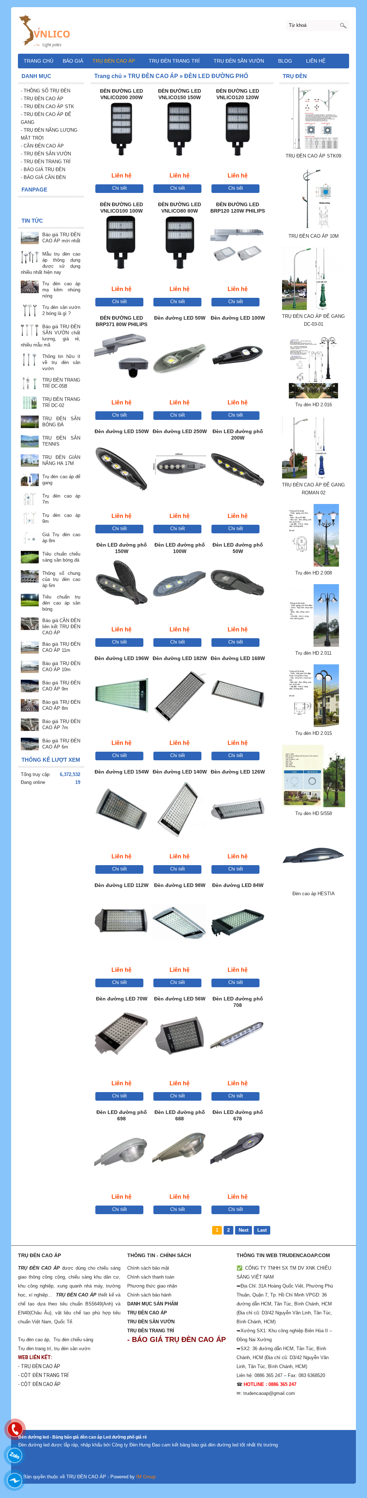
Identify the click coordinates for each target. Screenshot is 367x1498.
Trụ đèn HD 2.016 (313, 404)
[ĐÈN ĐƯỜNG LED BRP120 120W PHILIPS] (237, 243)
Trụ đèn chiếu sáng (73, 1339)
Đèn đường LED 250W (180, 431)
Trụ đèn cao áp (33, 1339)
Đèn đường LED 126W (238, 772)
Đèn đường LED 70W (121, 999)
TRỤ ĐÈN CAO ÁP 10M (314, 236)
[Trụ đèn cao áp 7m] (30, 500)
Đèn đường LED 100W (238, 318)
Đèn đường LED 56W (179, 999)
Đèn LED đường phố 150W (121, 548)
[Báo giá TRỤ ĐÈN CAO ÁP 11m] (30, 648)
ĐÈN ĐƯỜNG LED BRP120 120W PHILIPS (237, 208)
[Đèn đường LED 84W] (237, 924)
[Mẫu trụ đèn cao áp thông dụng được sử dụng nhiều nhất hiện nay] (30, 258)
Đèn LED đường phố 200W (238, 434)
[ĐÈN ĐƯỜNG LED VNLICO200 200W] (121, 130)
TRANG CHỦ (38, 61)
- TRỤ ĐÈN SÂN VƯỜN (46, 153)
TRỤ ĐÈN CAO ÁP (113, 61)
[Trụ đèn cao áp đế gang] (30, 481)
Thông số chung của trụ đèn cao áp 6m (61, 579)
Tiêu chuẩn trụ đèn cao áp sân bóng (61, 603)
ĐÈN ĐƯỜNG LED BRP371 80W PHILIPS (121, 321)
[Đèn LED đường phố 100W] (179, 584)
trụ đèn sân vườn (72, 1348)
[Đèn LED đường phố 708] (237, 1037)
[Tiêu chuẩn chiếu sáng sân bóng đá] (30, 558)
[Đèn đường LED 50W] (179, 357)
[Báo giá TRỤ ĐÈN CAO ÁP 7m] (30, 725)
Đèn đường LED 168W (238, 658)
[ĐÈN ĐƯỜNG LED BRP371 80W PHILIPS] (121, 357)
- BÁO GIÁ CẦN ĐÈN (43, 177)
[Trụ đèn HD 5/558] (313, 805)
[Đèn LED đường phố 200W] (237, 470)
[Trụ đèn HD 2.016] (313, 396)
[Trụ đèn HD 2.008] (313, 565)
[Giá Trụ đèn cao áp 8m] (30, 539)
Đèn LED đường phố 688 (179, 1115)
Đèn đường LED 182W (180, 658)
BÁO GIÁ (73, 61)
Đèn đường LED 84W (237, 885)
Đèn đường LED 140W (180, 772)
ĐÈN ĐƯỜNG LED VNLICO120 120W (237, 94)
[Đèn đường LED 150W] (121, 470)
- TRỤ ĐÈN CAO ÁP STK (47, 106)
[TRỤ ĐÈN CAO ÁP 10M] (313, 228)
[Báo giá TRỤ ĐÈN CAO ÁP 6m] (30, 745)
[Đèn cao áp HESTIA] (313, 885)
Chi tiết (119, 188)
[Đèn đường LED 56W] (179, 1037)
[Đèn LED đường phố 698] (121, 1151)
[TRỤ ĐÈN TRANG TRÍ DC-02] (30, 403)
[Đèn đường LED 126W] (237, 810)
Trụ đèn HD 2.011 (313, 653)
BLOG (285, 61)
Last (262, 1230)
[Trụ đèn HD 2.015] (313, 725)
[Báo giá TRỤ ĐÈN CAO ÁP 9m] (30, 687)
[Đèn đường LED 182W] (179, 697)
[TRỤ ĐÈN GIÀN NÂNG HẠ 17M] (30, 461)
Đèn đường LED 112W (121, 885)
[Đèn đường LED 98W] (179, 924)
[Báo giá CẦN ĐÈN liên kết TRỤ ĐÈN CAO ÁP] (30, 624)
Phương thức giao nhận (152, 1286)
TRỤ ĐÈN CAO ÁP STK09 (313, 156)
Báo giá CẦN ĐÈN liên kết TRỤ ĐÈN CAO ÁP (61, 626)
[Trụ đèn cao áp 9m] (30, 519)
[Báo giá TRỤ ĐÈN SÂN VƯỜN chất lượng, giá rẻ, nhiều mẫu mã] (30, 331)
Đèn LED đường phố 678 (238, 1115)
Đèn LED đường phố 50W (238, 548)
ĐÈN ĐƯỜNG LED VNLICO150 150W (179, 94)
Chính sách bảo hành (149, 1295)
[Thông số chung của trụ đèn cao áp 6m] (30, 577)
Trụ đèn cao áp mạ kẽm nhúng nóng (61, 290)
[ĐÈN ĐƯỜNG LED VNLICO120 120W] (237, 130)
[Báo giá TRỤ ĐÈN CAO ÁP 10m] (30, 667)
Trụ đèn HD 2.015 (313, 733)
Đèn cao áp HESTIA (313, 893)
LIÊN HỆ (315, 61)
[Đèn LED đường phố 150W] (121, 584)
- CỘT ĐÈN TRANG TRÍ (44, 1375)
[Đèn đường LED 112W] (121, 924)
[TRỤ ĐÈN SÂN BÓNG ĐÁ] (30, 423)
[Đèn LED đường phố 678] (237, 1151)
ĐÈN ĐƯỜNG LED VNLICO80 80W (179, 208)
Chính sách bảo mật (148, 1268)
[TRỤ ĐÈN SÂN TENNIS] (30, 442)
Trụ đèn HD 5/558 (313, 813)
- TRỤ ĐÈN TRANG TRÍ (46, 161)
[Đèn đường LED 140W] (179, 810)
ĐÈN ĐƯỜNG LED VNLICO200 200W (121, 94)
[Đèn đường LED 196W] (121, 697)
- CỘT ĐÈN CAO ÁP (39, 1384)
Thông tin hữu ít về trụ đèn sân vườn (61, 362)
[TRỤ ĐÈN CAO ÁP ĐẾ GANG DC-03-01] (313, 308)
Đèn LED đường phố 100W (179, 548)
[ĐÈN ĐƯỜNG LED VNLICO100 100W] (121, 243)
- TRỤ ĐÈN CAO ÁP (42, 98)
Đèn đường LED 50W (179, 318)
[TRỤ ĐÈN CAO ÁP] (183, 30)
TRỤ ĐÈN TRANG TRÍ (174, 61)
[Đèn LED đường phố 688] (179, 1151)
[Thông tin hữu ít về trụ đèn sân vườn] (30, 360)
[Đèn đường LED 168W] (237, 697)
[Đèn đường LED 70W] (121, 1037)
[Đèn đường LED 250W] (179, 470)
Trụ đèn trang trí (34, 1348)
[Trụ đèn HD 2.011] (313, 645)
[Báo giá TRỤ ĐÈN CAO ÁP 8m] (30, 706)
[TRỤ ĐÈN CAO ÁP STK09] (313, 148)
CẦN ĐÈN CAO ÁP (43, 146)
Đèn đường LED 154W (122, 772)
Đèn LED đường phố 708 (238, 1002)
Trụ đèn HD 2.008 (313, 573)
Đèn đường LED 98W (179, 885)
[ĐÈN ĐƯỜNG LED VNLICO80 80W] (179, 243)
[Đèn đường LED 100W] (237, 357)
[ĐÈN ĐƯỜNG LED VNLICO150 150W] (179, 130)
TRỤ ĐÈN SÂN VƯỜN (239, 61)
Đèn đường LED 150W (122, 431)
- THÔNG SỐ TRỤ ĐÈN (46, 90)
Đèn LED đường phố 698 (121, 1115)
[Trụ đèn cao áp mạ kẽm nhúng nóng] (30, 288)
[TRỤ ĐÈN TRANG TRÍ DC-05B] (30, 384)
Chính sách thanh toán (150, 1277)
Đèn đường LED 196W (122, 658)
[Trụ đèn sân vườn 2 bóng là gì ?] (30, 311)
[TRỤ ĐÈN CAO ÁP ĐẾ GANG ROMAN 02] (313, 477)
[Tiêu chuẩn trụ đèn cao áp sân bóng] (30, 601)
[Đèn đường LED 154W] (121, 810)
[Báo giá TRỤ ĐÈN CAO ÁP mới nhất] (30, 239)
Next (243, 1230)
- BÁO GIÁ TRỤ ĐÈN (43, 169)
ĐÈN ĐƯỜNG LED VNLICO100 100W (121, 208)
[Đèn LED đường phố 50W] (237, 584)
